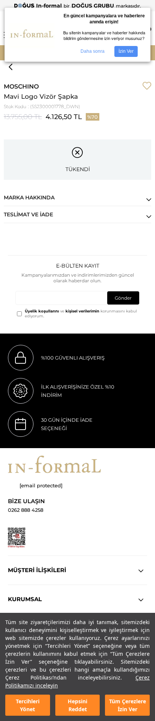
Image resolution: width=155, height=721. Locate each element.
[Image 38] (54, 464)
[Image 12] (16, 538)
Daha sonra (93, 51)
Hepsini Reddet (77, 705)
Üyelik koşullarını (42, 311)
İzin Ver (126, 51)
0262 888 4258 (25, 510)
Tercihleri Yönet (28, 705)
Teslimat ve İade (28, 214)
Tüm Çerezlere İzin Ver (127, 705)
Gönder (123, 298)
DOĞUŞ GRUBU (92, 5)
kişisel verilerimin (82, 311)
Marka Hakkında (29, 197)
